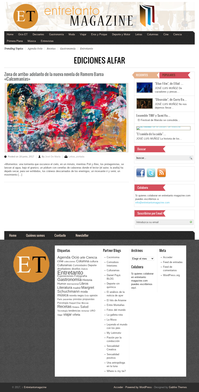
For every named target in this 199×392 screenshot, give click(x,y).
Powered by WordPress (138, 387)
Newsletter (82, 235)
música (62, 295)
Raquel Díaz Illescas (79, 303)
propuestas (88, 299)
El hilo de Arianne (116, 300)
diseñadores (64, 268)
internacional (73, 284)
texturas (85, 311)
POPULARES (168, 75)
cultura (94, 261)
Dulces (84, 269)
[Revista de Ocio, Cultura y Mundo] (99, 16)
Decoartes (38, 34)
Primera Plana (15, 41)
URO (92, 310)
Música (32, 41)
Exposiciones (65, 276)
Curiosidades (80, 265)
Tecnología (62, 311)
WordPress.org (171, 275)
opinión (94, 295)
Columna (82, 261)
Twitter (151, 172)
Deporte (92, 265)
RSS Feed (161, 172)
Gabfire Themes (178, 387)
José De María (52, 156)
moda (84, 291)
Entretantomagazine (34, 387)
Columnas (152, 34)
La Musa (111, 319)
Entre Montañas (116, 305)
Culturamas (64, 265)
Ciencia (177, 34)
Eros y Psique (99, 34)
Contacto (60, 235)
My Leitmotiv (114, 332)
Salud (84, 306)
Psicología (62, 303)
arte (82, 257)
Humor (61, 283)
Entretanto (86, 48)
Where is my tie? (116, 371)
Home (10, 34)
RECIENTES (142, 75)
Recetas (51, 48)
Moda (72, 34)
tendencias (74, 310)
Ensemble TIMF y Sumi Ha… (153, 115)
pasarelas (67, 299)
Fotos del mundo (116, 309)
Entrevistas (47, 41)
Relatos (75, 307)
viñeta (76, 314)
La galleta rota (115, 314)
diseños (76, 268)
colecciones (69, 261)
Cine (165, 34)
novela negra (76, 295)
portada (80, 156)
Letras (138, 34)
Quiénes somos (35, 235)
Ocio (86, 295)
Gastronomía (56, 34)
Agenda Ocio (35, 48)
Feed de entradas (173, 262)
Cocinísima (113, 257)
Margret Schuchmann (75, 289)
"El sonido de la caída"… (151, 134)
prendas (77, 299)
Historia (87, 280)
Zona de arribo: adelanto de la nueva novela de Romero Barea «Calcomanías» (54, 76)
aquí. (134, 287)
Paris (59, 299)
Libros (83, 283)
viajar (67, 314)
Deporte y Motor (121, 34)
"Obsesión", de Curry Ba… (171, 99)
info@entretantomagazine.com (152, 202)
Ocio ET (23, 34)
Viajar (83, 34)
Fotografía (80, 275)
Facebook (140, 172)
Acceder (167, 257)
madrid (76, 287)
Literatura (64, 287)
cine (60, 261)
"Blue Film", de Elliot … (169, 83)
